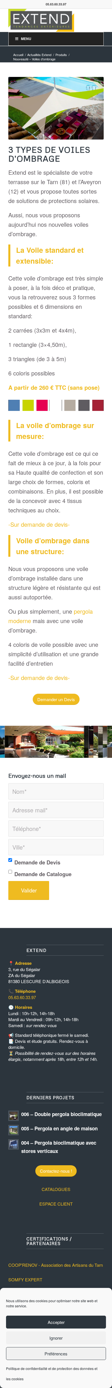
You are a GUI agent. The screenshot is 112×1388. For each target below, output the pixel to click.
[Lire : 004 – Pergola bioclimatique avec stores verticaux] (13, 1144)
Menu (26, 38)
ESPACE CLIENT (56, 1204)
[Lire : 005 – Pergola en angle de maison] (13, 1130)
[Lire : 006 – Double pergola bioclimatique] (13, 1116)
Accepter (56, 1322)
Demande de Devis (37, 862)
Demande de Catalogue (43, 874)
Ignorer (56, 1338)
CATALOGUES (56, 1189)
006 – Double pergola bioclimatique (61, 1114)
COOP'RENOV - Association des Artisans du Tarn (55, 1265)
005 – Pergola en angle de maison (59, 1128)
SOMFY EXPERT (25, 1279)
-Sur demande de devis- (39, 524)
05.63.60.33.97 (22, 997)
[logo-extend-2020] (46, 20)
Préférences (56, 1354)
